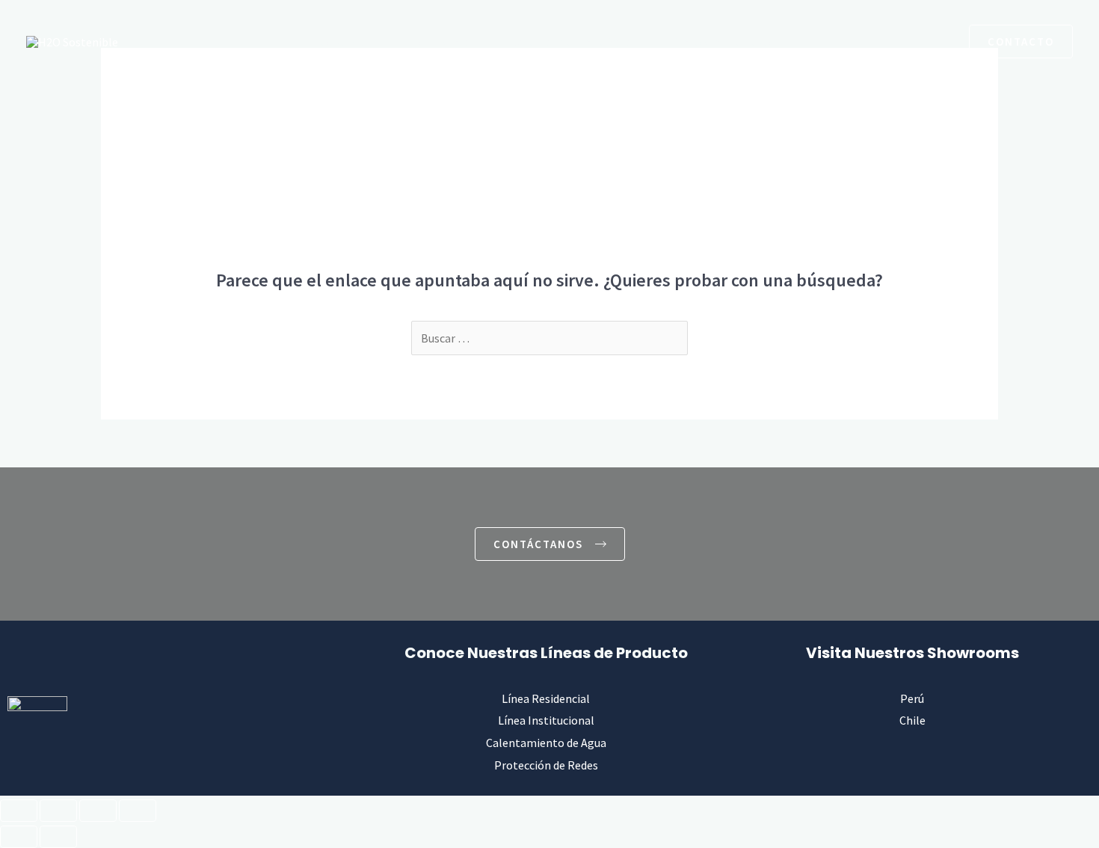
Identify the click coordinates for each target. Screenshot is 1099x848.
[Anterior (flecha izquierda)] (18, 837)
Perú (912, 698)
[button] (900, 41)
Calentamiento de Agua (572, 41)
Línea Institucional (546, 720)
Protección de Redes (722, 41)
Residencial (342, 41)
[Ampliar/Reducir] (18, 810)
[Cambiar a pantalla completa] (58, 810)
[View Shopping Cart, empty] (939, 41)
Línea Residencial (546, 698)
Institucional (441, 41)
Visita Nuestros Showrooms (912, 652)
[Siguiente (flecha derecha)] (58, 837)
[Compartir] (98, 810)
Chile (912, 720)
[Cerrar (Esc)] (137, 810)
